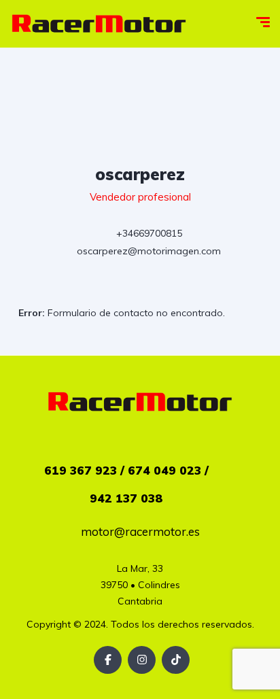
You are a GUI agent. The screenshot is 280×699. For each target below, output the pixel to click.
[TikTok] (176, 660)
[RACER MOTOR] (99, 24)
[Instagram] (142, 660)
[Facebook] (108, 660)
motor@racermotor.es (140, 531)
